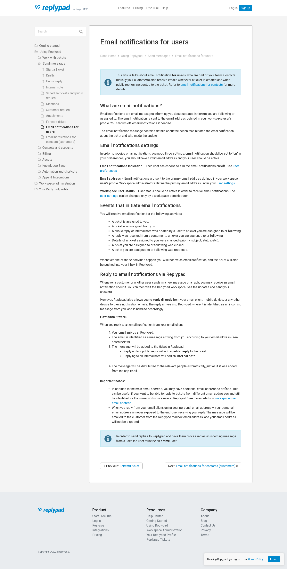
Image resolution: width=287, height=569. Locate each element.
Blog (204, 521)
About (205, 516)
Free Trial (152, 8)
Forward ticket (129, 466)
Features (124, 8)
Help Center (154, 516)
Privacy (206, 530)
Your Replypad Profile (161, 535)
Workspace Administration (164, 530)
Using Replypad (132, 56)
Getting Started (156, 521)
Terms (205, 535)
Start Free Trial (102, 516)
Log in (233, 8)
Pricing (138, 8)
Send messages (159, 56)
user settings (226, 183)
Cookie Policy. (256, 559)
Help (165, 8)
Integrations (100, 530)
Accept (274, 559)
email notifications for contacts (202, 84)
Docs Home (108, 56)
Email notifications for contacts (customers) (205, 466)
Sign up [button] (245, 8)
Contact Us (208, 525)
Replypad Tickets (158, 539)
